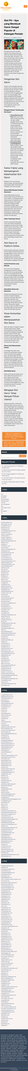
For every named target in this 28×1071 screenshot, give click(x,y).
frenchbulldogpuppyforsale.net (9, 675)
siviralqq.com (4, 809)
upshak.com (4, 805)
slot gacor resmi (8, 1043)
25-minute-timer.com (6, 919)
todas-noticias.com (6, 715)
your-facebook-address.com (8, 1007)
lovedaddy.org (5, 797)
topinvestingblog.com (7, 566)
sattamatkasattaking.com (7, 991)
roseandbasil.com (5, 626)
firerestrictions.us (6, 606)
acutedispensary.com (6, 821)
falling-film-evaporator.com (8, 814)
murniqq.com (4, 1058)
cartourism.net (5, 661)
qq (1, 512)
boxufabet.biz (4, 1001)
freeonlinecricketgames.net (8, 603)
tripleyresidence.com (6, 960)
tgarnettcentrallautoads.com (8, 541)
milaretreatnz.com (6, 581)
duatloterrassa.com (6, 965)
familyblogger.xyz (5, 953)
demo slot (15, 1043)
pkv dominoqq (5, 499)
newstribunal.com (6, 871)
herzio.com (4, 710)
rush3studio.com (5, 706)
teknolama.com (5, 750)
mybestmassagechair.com (8, 635)
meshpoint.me (5, 735)
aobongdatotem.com (6, 877)
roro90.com (4, 708)
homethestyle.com (6, 911)
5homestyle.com (5, 685)
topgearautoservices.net (7, 1003)
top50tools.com (5, 567)
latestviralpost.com (6, 760)
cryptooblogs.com (6, 907)
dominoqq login (22, 1048)
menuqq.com (4, 1035)
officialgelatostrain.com (7, 988)
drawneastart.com (6, 943)
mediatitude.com (5, 551)
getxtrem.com (4, 777)
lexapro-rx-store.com (6, 672)
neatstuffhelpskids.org (7, 591)
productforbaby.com (6, 752)
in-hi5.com (4, 711)
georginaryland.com (6, 625)
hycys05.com (4, 767)
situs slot (3, 1041)
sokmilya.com (4, 1020)
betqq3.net (4, 641)
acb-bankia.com (5, 802)
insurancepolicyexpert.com (8, 561)
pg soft (9, 1038)
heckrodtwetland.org (6, 631)
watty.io (3, 720)
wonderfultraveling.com (7, 598)
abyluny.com (4, 1022)
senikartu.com (5, 716)
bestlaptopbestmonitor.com (8, 623)
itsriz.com (3, 723)
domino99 (3, 1036)
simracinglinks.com (6, 554)
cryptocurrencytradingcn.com (9, 824)
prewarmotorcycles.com (7, 552)
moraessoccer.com (6, 593)
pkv (2, 494)
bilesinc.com (4, 579)
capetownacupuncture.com (8, 727)
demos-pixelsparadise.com (8, 549)
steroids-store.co (5, 618)
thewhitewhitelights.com (7, 628)
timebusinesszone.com (7, 849)
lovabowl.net (4, 867)
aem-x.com (4, 906)
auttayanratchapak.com (7, 740)
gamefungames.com (6, 918)
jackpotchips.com (5, 948)
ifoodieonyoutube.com (7, 884)
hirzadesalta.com (5, 891)
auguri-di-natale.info (6, 534)
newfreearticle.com (6, 762)
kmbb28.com (4, 1017)
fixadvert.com (4, 542)
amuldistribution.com (6, 913)
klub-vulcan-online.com (7, 956)
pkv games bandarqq (10, 1051)
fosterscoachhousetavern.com (9, 755)
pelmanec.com (5, 700)
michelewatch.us (5, 536)
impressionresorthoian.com (8, 811)
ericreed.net (4, 636)
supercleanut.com (6, 934)
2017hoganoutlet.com (7, 698)
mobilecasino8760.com (7, 640)
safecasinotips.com (6, 946)
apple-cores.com (5, 663)
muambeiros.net (5, 609)
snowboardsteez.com (6, 770)
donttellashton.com (6, 705)
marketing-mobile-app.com (8, 784)
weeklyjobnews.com (6, 831)
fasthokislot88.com (6, 944)
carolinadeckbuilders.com (8, 564)
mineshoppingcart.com (7, 886)
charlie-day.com (5, 792)
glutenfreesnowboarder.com (8, 976)
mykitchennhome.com (7, 648)
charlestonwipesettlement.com (9, 827)
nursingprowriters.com (7, 817)
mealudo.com (4, 790)
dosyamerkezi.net (6, 556)
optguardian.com (5, 899)
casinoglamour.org (6, 680)
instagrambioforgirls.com (7, 772)
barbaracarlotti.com (6, 666)
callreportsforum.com (7, 1018)
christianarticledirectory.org (8, 683)
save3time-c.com (5, 546)
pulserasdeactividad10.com (8, 665)
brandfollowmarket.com (7, 829)
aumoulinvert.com (6, 650)
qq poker (21, 1045)
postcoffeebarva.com (6, 742)
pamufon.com (4, 966)
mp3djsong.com (5, 529)
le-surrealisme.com (6, 557)
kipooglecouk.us (5, 646)
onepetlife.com (5, 993)
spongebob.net (5, 737)
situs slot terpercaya (12, 1040)
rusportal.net (4, 718)
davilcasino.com (5, 902)
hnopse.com (4, 844)
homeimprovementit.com (7, 869)
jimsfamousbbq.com (6, 522)
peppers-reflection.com (7, 851)
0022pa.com (4, 576)
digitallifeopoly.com (6, 892)
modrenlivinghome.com (7, 1010)
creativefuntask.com (6, 921)
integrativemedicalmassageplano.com (11, 799)
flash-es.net (4, 804)
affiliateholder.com (6, 856)
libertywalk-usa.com (6, 524)
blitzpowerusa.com (6, 763)
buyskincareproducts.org (7, 673)
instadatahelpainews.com (7, 1012)
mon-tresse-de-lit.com (7, 998)
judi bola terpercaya (10, 1055)
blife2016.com (4, 975)
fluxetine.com (4, 638)
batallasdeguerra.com (7, 588)
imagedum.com (5, 985)
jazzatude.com (5, 574)
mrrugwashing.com (6, 800)
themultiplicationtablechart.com (9, 678)
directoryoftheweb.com (7, 703)
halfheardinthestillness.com (8, 633)
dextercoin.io (4, 682)
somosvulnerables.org (7, 963)
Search (4, 452)
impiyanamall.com (6, 897)
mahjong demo (5, 501)
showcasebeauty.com (6, 559)
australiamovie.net (6, 525)
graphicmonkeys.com (6, 939)
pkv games (4, 496)
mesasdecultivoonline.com (8, 757)
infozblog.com (5, 611)
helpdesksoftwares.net (7, 866)
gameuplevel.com (5, 909)
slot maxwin (19, 1038)
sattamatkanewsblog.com (7, 822)
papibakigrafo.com (6, 655)
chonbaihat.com (5, 613)
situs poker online (6, 507)
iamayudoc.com (5, 928)
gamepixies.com (5, 941)
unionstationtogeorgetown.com (9, 926)
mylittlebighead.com (6, 929)
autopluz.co (4, 544)
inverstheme (14, 1069)
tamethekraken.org (6, 970)
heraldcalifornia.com (6, 938)
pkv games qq (20, 1060)
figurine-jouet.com (6, 1005)
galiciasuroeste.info (6, 586)
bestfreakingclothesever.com (9, 812)
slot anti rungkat (10, 1041)
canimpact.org (5, 658)
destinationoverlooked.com (8, 839)
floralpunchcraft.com (6, 785)
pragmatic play (22, 1040)
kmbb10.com (4, 775)
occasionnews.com (6, 846)
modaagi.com (4, 583)
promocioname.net (6, 599)
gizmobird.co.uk (5, 527)
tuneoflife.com (5, 852)
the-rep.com (4, 569)
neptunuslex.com (5, 532)
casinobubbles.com (6, 894)
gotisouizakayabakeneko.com (9, 733)
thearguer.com (5, 782)
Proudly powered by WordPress (8, 1068)
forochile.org (4, 594)
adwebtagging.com (6, 834)
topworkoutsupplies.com (7, 887)
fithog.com (4, 621)
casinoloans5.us (5, 643)
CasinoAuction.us (5, 645)
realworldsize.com (6, 748)
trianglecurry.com (5, 983)
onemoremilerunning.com (8, 768)
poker (16, 1035)
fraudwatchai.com (5, 904)
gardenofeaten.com (6, 765)
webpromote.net (5, 616)
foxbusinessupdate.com (7, 795)
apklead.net (4, 1025)
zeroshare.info (5, 578)
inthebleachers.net (6, 670)
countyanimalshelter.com (7, 832)
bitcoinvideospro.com (7, 728)
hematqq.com (12, 1058)
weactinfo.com (5, 779)
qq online (3, 497)
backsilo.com (4, 807)
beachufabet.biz (5, 996)
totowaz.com (4, 826)
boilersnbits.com (5, 758)
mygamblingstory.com (7, 695)
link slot (3, 502)
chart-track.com (5, 596)
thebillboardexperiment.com (8, 995)
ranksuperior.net (5, 836)
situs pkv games (5, 504)
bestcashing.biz (5, 604)
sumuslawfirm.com (6, 816)
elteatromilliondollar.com (7, 743)
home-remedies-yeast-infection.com (11, 879)
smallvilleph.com (5, 584)
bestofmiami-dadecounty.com (9, 882)
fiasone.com (4, 787)
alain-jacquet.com (6, 732)
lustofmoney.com (5, 847)
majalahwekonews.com (7, 696)
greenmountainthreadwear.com (9, 819)
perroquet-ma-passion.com (8, 1008)
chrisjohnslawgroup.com (7, 954)
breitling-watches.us (6, 539)
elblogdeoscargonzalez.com (8, 614)
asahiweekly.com (5, 933)
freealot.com (4, 931)
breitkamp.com (5, 958)
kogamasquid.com (6, 677)
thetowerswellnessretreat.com (9, 986)
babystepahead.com (6, 837)
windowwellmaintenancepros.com (10, 854)
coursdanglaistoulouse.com (8, 531)
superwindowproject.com (8, 653)
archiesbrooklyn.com (6, 608)
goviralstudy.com (5, 660)
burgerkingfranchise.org (7, 745)
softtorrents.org (5, 961)
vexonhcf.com (4, 547)
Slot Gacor (19, 38)
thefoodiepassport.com (7, 651)
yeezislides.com (5, 876)
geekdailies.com (5, 1013)
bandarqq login (14, 1045)
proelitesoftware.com (6, 949)
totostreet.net (4, 901)
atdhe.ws (3, 630)
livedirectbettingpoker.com (8, 794)
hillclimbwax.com (5, 842)
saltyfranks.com (5, 571)
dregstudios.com (5, 589)
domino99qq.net (5, 701)
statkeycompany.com (6, 562)
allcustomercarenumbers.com (9, 951)
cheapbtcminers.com (6, 924)
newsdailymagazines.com (8, 872)
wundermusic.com (6, 916)
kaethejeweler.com (6, 990)
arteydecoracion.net (6, 619)
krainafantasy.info (5, 713)
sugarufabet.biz (5, 1000)
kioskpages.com (5, 981)
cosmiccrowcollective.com (8, 730)
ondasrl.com (4, 973)
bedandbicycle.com (6, 936)
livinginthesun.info (6, 721)
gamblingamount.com (6, 841)
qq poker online (21, 1058)
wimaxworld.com (5, 601)
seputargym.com (5, 896)
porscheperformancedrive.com (9, 968)
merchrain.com (5, 1015)
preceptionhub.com (6, 874)
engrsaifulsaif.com (6, 923)
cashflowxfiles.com (6, 774)
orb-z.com (4, 753)
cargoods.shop (5, 725)
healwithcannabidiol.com (7, 980)
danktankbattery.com (6, 789)
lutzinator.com (5, 971)
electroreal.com (5, 881)
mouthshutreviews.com (7, 889)
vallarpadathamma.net (7, 747)
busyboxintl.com (5, 738)
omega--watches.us (6, 537)
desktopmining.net (6, 668)
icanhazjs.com (5, 656)
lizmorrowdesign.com (7, 978)
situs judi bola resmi (18, 1057)
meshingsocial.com (6, 780)
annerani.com (4, 572)
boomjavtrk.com (5, 1023)
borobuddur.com (5, 914)
